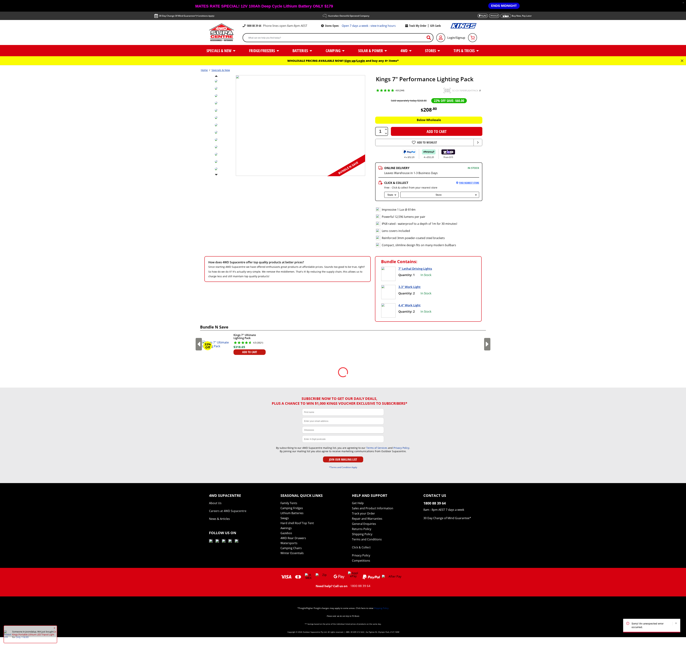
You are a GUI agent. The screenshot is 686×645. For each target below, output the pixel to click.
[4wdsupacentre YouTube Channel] (211, 541)
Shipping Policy (362, 534)
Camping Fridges (291, 508)
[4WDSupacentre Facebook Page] (217, 541)
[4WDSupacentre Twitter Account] (230, 541)
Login (361, 61)
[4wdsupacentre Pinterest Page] (236, 541)
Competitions (361, 561)
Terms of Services (376, 448)
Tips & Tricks (465, 50)
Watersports (288, 543)
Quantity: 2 (406, 293)
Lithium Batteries (292, 513)
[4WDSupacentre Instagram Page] (223, 541)
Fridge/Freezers (262, 50)
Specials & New (219, 50)
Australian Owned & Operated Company (348, 15)
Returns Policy (361, 529)
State (390, 194)
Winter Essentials (292, 553)
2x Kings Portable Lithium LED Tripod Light (34, 633)
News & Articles (219, 519)
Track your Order (363, 513)
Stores (431, 50)
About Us (215, 503)
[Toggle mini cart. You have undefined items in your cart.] (472, 37)
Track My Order (417, 25)
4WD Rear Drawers (293, 538)
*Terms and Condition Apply (343, 467)
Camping (333, 50)
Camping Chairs (291, 548)
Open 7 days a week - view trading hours (369, 26)
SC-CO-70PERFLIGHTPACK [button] (465, 90)
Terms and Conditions (367, 539)
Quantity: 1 (406, 274)
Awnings (286, 528)
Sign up (349, 61)
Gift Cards (435, 26)
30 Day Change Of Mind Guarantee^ (186, 15)
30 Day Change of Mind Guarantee (446, 518)
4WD (404, 50)
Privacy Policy (401, 448)
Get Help (358, 503)
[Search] (430, 37)
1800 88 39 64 (254, 26)
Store (439, 194)
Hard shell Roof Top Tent (297, 523)
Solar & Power (371, 50)
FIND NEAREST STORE (469, 182)
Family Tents (288, 503)
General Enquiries (364, 524)
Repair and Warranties (367, 519)
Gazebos (286, 533)
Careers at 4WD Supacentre (227, 511)
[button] (683, 2)
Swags (284, 518)
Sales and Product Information (372, 508)
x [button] (54, 628)
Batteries (300, 50)
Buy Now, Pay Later (522, 15)
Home (204, 70)
